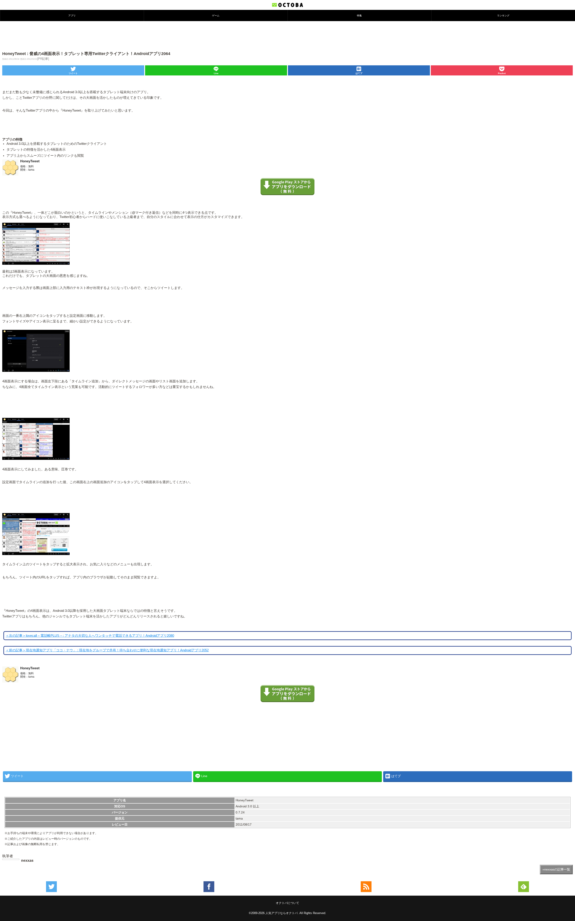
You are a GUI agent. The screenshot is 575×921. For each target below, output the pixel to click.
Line (216, 73)
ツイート (73, 73)
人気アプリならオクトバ (281, 913)
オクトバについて (287, 903)
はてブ (359, 73)
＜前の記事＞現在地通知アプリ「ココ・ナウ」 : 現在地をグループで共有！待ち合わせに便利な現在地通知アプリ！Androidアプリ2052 (107, 650)
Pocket (502, 73)
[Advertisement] (287, 35)
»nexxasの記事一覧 (556, 869)
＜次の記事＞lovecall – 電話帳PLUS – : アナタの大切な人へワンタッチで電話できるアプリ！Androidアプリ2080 (90, 635)
